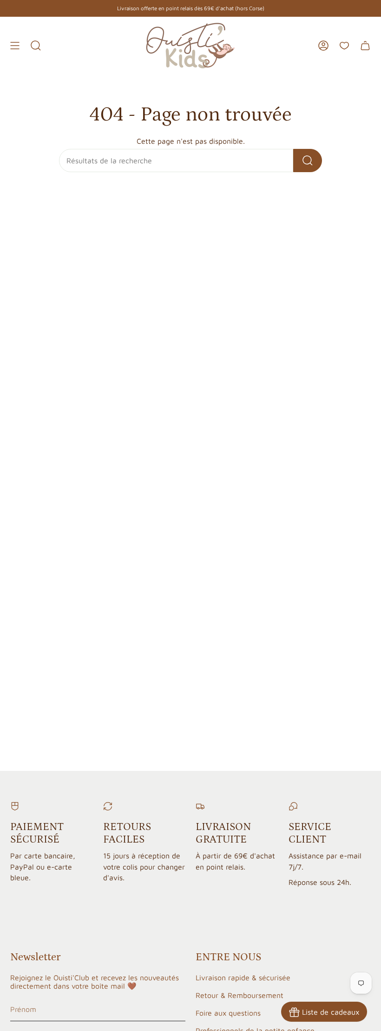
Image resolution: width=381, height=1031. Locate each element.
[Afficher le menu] (15, 45)
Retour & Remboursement (239, 995)
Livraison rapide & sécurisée (243, 977)
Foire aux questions (228, 1013)
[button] (35, 45)
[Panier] (365, 45)
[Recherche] (307, 160)
